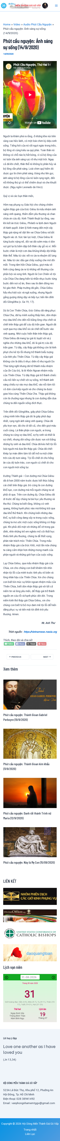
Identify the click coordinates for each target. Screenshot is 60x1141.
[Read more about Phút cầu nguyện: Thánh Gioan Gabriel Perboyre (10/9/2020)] (30, 694)
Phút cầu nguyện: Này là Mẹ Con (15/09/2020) (29, 862)
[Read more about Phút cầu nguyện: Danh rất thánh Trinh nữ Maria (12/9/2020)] (30, 792)
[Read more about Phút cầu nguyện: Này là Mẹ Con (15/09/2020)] (30, 842)
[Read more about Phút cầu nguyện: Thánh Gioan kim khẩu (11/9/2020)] (30, 743)
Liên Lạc (30, 1134)
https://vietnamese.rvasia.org (40, 631)
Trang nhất (30, 1129)
